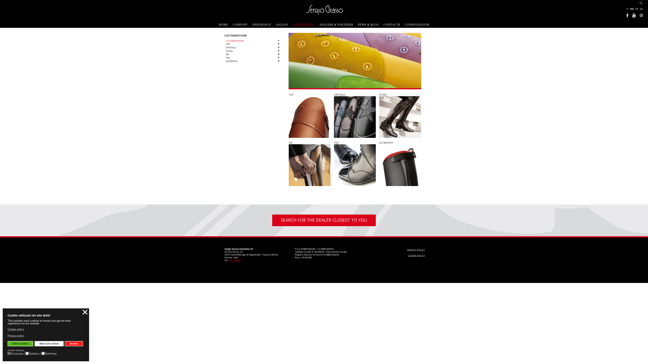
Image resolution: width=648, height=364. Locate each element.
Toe (336, 142)
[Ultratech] (400, 165)
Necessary (17, 353)
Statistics (34, 353)
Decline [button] (74, 343)
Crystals (339, 94)
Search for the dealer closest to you (324, 220)
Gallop (282, 24)
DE (641, 8)
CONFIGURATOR (417, 24)
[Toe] (355, 165)
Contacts (392, 24)
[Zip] (310, 165)
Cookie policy (416, 255)
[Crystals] (355, 117)
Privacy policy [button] (16, 335)
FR (637, 8)
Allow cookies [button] (20, 343)
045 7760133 (234, 260)
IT (627, 8)
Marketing (51, 353)
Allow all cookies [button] (49, 343)
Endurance (261, 24)
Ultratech (386, 142)
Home (223, 24)
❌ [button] (85, 312)
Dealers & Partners (336, 24)
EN (632, 8)
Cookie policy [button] (16, 329)
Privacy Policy (416, 249)
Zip (290, 142)
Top (291, 94)
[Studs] (400, 117)
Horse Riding (304, 24)
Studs (383, 94)
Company (240, 24)
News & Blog (368, 24)
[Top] (310, 117)
